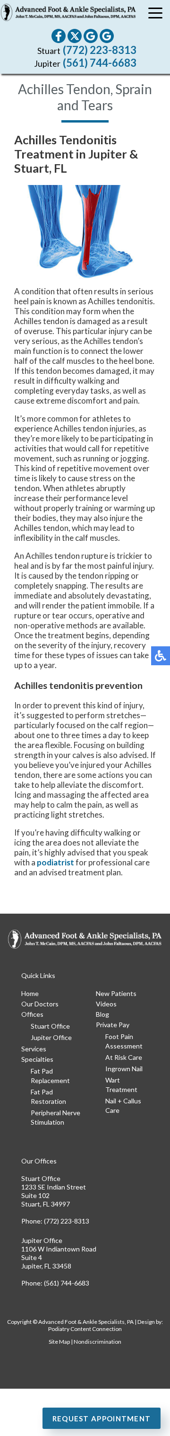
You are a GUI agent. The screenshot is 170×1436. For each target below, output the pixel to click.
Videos (106, 1004)
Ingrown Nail (124, 1069)
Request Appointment (101, 1418)
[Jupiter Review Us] (106, 36)
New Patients (116, 993)
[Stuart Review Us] (90, 36)
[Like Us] (58, 36)
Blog (102, 1014)
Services (33, 1049)
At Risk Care (123, 1057)
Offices (32, 1014)
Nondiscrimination (97, 1341)
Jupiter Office (51, 1037)
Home (30, 993)
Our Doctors (40, 1004)
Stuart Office (50, 1026)
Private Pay (112, 1025)
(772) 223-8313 (99, 50)
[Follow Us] (74, 36)
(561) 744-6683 (99, 62)
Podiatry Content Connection (85, 1328)
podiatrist (55, 862)
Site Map (59, 1341)
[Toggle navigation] (155, 14)
